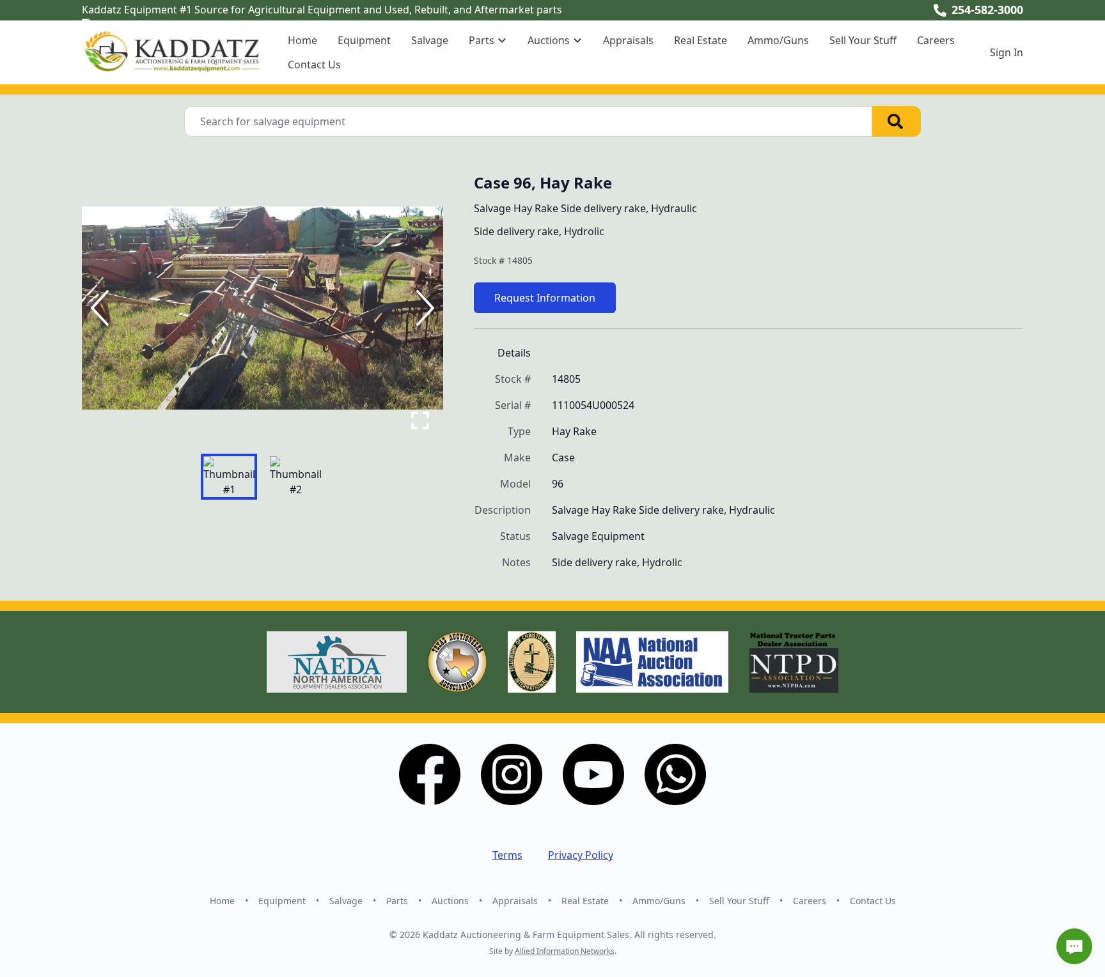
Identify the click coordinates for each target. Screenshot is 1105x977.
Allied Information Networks (565, 951)
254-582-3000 (987, 9)
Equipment (364, 40)
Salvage (429, 40)
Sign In (1006, 52)
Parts (397, 901)
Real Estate (700, 40)
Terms (507, 855)
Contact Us (314, 65)
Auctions (450, 901)
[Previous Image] (102, 308)
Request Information (544, 298)
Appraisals (628, 40)
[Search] (896, 121)
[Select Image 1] (229, 477)
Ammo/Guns (778, 40)
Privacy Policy (580, 855)
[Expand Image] (420, 420)
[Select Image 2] (295, 477)
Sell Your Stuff (863, 40)
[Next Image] (422, 308)
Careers (936, 40)
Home (302, 40)
